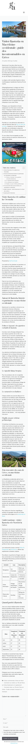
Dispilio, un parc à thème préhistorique (15, 184)
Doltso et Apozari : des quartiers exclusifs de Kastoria (13, 178)
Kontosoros (14, 549)
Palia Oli (22, 547)
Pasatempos (5, 549)
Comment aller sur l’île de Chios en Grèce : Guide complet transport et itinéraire (13, 689)
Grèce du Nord (19, 680)
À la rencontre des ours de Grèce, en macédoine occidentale (12, 186)
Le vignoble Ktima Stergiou (12, 180)
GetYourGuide (13, 261)
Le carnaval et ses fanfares (12, 182)
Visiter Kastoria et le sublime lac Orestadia (12, 171)
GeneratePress (14, 743)
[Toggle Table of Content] (23, 168)
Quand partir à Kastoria (9, 193)
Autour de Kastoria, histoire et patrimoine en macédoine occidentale (14, 174)
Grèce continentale (9, 680)
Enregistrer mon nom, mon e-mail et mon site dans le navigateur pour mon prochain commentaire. (14, 732)
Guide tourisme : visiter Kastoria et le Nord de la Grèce (14, 190)
